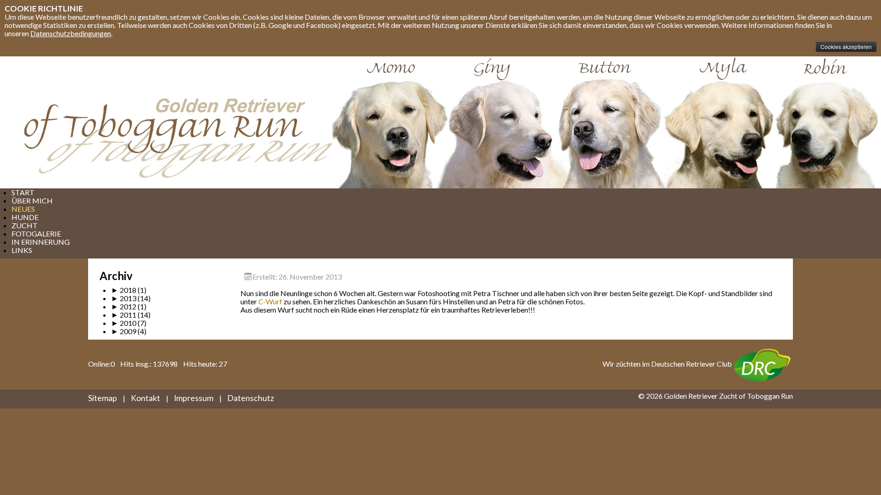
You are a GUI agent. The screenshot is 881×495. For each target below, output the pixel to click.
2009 (123, 331)
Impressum (193, 398)
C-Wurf (270, 301)
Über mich (32, 200)
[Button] (608, 122)
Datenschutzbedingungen (70, 33)
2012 (123, 306)
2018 (123, 290)
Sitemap (102, 398)
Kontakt (145, 398)
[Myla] (718, 122)
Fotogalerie (36, 233)
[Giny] (502, 122)
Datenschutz (250, 398)
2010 (123, 323)
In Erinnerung (40, 241)
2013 (123, 298)
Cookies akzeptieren (846, 46)
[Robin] (828, 122)
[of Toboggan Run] (163, 122)
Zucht (24, 225)
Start (22, 192)
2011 (123, 314)
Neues (23, 208)
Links (21, 250)
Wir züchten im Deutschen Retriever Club (667, 363)
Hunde (25, 217)
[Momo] (387, 122)
